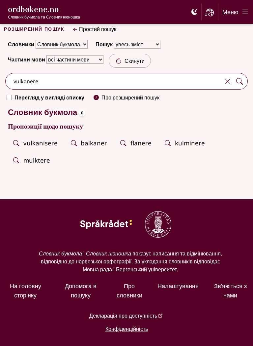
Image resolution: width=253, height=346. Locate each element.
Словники (21, 44)
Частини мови (26, 59)
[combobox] (114, 81)
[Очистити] (228, 81)
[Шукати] (239, 81)
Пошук (104, 44)
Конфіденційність (126, 328)
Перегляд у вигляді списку (49, 97)
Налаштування (178, 286)
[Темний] (194, 12)
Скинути (135, 60)
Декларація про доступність (123, 315)
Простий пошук (97, 29)
